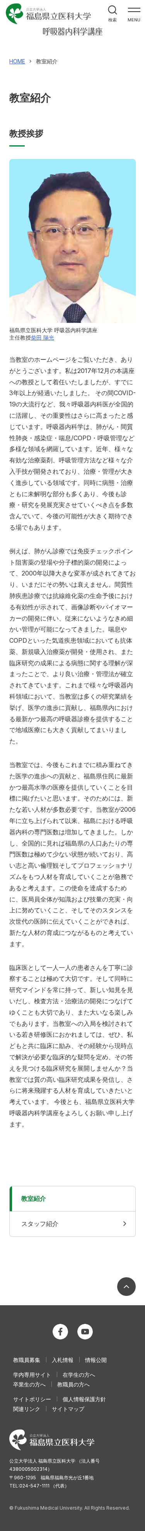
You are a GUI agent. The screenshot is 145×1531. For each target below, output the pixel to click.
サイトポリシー (32, 1399)
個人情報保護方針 (84, 1399)
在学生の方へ (79, 1374)
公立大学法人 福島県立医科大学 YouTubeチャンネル (85, 1331)
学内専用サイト (32, 1374)
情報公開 (96, 1360)
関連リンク (26, 1408)
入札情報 (62, 1360)
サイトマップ (68, 1408)
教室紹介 (33, 1198)
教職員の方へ (73, 1384)
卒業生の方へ (29, 1384)
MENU (134, 20)
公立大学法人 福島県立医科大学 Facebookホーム (60, 1331)
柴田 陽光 (42, 337)
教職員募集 (26, 1360)
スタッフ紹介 (39, 1224)
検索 (112, 20)
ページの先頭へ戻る (126, 1286)
